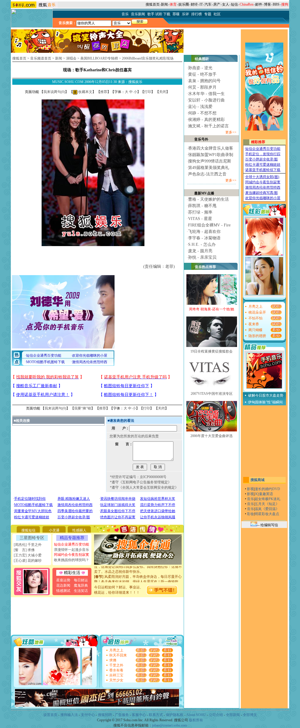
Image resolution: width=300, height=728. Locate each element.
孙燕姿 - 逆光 (200, 68)
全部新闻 (233, 715)
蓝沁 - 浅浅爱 (200, 106)
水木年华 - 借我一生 (206, 94)
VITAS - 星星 (200, 218)
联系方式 (156, 715)
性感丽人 (79, 530)
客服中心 (139, 715)
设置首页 (50, 715)
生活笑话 (81, 591)
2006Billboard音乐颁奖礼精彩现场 (147, 58)
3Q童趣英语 (264, 494)
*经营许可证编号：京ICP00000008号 (138, 477)
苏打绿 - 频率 (200, 212)
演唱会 (71, 58)
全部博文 (250, 715)
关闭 (162, 92)
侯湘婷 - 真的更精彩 (206, 119)
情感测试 (63, 591)
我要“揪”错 (82, 408)
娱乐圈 (183, 4)
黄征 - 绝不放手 (202, 74)
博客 (267, 4)
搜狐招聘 (105, 715)
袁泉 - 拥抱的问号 (204, 81)
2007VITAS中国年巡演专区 (212, 394)
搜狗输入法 (69, 715)
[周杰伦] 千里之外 (28, 545)
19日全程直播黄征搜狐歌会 (211, 351)
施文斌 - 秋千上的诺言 (208, 126)
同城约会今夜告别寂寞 (71, 555)
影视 (250, 489)
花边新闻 (63, 585)
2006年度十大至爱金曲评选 (211, 436)
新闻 (164, 4)
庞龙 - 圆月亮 (200, 251)
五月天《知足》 (267, 504)
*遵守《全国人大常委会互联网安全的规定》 (144, 487)
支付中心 (88, 715)
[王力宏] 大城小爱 (28, 555)
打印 (147, 92)
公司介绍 (216, 715)
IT (201, 4)
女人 (225, 4)
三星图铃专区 (32, 538)
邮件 (258, 4)
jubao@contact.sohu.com (169, 725)
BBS (276, 4)
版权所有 (196, 720)
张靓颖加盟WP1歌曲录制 (210, 155)
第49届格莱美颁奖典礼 (208, 167)
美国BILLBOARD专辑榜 (99, 58)
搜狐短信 (28, 530)
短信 (234, 4)
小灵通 (54, 530)
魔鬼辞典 (81, 585)
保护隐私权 (174, 715)
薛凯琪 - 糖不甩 (202, 206)
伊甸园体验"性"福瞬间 (265, 402)
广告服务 (122, 715)
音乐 (250, 499)
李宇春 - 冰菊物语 (204, 238)
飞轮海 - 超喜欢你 (204, 231)
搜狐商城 (257, 480)
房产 (216, 4)
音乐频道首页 (40, 58)
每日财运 (81, 580)
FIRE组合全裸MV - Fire (209, 225)
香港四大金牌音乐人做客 (210, 148)
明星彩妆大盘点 (267, 514)
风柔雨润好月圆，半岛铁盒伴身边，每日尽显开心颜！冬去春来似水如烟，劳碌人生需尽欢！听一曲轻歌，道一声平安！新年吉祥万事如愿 (138, 577)
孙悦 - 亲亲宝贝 (202, 257)
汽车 (208, 4)
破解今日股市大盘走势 (265, 395)
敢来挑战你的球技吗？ (71, 560)
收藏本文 (84, 92)
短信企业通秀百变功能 (71, 544)
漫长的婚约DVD (267, 489)
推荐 (103, 92)
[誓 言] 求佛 (24, 550)
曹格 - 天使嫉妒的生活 (208, 199)
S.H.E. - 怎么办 (202, 244)
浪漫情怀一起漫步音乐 (71, 550)
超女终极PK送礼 (267, 499)
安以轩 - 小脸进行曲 (206, 100)
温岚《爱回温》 (267, 509)
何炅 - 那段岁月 (202, 87)
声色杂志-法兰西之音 (207, 174)
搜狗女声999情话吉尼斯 (209, 161)
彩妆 (250, 514)
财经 (194, 4)
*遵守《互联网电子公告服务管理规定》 (140, 482)
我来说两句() (54, 92)
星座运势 (63, 580)
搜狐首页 (153, 4)
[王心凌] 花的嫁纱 (28, 560)
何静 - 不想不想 (202, 113)
